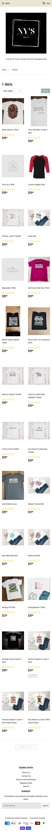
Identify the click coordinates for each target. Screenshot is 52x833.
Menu (7, 3)
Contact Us (26, 776)
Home (4, 70)
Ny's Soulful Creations (19, 818)
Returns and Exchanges (26, 779)
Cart (48, 3)
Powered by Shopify (37, 818)
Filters (45, 91)
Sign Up (45, 806)
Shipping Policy (26, 783)
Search (26, 786)
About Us (26, 772)
